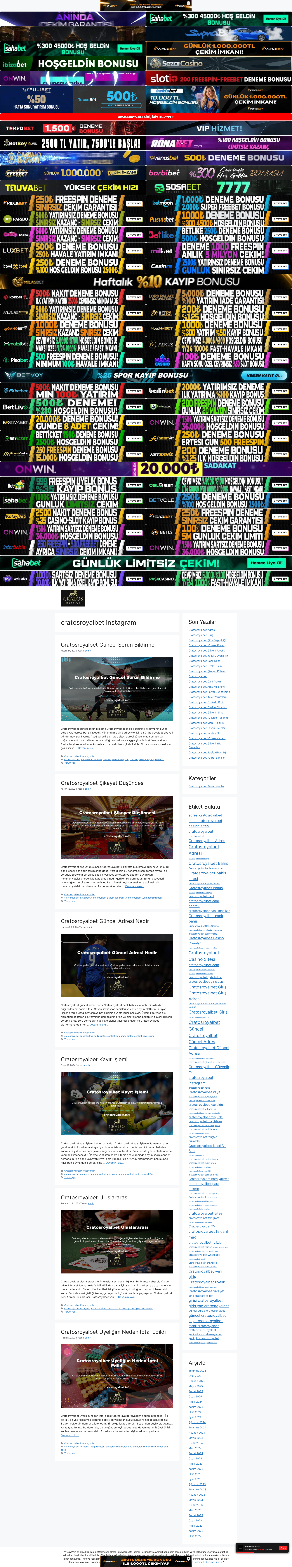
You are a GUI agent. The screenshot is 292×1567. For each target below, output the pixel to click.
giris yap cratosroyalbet (209, 1306)
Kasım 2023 (196, 1468)
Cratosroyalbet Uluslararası (95, 1197)
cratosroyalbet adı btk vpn (199, 859)
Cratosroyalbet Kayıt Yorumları (207, 697)
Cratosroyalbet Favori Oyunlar (207, 728)
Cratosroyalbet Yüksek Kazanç (207, 738)
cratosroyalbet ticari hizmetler (200, 1222)
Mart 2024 (195, 1448)
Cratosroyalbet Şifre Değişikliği (207, 640)
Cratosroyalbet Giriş (201, 635)
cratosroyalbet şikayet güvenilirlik (147, 759)
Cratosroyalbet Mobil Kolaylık (206, 722)
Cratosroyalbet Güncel (204, 1026)
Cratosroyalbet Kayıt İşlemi (94, 1059)
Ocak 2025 (195, 1396)
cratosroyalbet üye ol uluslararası (136, 1308)
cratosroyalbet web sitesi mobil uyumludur (205, 1251)
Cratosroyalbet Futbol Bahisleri (207, 757)
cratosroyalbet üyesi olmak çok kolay (203, 1287)
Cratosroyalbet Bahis (208, 863)
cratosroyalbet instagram (116, 759)
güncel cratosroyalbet (207, 1315)
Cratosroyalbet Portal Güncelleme (209, 691)
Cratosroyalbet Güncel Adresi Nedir (105, 921)
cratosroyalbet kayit (199, 1087)
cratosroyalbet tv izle (205, 1242)
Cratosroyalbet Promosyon (203, 1197)
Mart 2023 (195, 1510)
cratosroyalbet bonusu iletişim (200, 893)
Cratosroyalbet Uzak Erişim (205, 666)
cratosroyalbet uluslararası (104, 1308)
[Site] (73, 203)
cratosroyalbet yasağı (197, 1259)
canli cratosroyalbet (205, 820)
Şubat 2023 (196, 1515)
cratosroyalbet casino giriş (203, 933)
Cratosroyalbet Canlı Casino (204, 925)
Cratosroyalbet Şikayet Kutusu (207, 671)
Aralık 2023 (196, 1463)
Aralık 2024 (196, 1401)
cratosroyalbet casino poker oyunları (203, 948)
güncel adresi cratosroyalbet (207, 1310)
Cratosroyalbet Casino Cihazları (208, 707)
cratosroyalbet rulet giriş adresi (201, 1201)
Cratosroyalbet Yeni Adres (203, 1262)
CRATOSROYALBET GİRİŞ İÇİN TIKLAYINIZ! (146, 117)
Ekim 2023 (195, 1474)
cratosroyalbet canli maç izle (209, 911)
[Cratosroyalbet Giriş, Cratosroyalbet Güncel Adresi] (73, 597)
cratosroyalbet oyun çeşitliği (200, 1171)
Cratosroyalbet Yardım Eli (204, 733)
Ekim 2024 (195, 1412)
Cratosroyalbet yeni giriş (205, 1274)
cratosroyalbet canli (201, 896)
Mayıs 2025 (196, 1386)
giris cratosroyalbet (201, 1295)
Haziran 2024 (197, 1432)
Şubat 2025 (196, 1391)
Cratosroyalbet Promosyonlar (79, 756)
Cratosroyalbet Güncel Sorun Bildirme (107, 644)
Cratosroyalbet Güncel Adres (203, 1038)
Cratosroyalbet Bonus (206, 888)
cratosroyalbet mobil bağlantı (204, 1125)
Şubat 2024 (196, 1453)
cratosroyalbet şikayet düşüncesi (108, 897)
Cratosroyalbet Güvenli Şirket (206, 712)
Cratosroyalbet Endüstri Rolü (206, 702)
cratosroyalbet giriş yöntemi (199, 1017)
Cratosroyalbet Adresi (202, 629)
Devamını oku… (87, 748)
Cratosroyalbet (198, 676)
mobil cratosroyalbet (204, 1326)
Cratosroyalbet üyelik (207, 1282)
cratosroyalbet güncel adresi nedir (81, 1036)
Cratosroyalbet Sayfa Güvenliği (207, 752)
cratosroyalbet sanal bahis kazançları (203, 1205)
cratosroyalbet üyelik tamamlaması (144, 897)
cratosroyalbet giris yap (206, 981)
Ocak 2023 (195, 1520)
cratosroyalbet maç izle (206, 1117)
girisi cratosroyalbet (206, 1300)
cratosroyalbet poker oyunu (203, 1193)
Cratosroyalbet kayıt (204, 1092)
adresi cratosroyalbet (205, 815)
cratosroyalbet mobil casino (203, 1129)
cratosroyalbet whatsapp (204, 1254)
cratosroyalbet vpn (220, 1247)
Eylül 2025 (195, 1375)
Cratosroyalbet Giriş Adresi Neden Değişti (207, 1005)
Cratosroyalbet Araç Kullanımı (207, 686)
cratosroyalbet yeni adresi (203, 1266)
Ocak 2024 (195, 1458)
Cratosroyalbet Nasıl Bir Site (207, 1148)
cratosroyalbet (196, 836)
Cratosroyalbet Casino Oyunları (206, 940)
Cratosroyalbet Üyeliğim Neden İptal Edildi (113, 1332)
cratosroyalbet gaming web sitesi (202, 970)
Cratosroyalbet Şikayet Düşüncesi (103, 783)
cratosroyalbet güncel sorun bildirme (83, 759)
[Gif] (146, 281)
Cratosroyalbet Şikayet (206, 1291)
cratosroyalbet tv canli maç (209, 1234)
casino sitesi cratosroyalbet (201, 829)
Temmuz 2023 (197, 1489)
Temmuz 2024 (197, 1427)
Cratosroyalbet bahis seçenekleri (206, 868)
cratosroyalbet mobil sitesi (199, 1133)
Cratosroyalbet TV (202, 1226)
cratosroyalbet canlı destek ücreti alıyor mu (205, 930)
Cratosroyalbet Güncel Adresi (209, 1050)
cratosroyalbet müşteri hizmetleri (203, 1139)
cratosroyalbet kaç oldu (206, 1105)
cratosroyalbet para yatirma (203, 1174)
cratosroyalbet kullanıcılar (202, 1109)
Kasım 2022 (196, 1530)
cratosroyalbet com (204, 965)
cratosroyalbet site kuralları (199, 1209)
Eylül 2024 (195, 1417)
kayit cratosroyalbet (206, 1321)
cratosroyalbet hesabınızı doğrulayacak (84, 1446)
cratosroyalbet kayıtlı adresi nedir (202, 1101)
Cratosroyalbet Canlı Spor (204, 660)
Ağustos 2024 (197, 1422)
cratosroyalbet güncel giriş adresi (207, 1062)
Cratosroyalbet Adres (207, 840)
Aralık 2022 (195, 1525)
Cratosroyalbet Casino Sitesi (204, 956)
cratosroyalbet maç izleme (205, 1121)
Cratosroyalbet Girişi (209, 1012)
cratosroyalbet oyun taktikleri (200, 1167)
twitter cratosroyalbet (202, 1330)
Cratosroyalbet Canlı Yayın (205, 681)
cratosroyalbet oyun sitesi (202, 1163)
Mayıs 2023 (196, 1499)
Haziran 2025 (197, 1381)
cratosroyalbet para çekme (204, 1186)
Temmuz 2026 (197, 1370)
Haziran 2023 (197, 1494)
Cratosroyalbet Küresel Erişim (206, 645)
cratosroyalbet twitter (200, 1247)
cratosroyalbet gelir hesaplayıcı (201, 974)
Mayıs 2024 (196, 1437)
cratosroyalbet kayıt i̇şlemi (140, 1036)
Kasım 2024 (196, 1406)
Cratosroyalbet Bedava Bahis (204, 883)
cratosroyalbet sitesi (206, 1213)
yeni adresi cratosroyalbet (205, 1334)
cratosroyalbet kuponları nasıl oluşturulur (204, 1113)
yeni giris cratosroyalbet (204, 1338)
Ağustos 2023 (197, 1484)
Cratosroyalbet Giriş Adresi (207, 996)
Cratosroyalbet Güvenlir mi (209, 1069)
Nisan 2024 (196, 1443)
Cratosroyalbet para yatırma (209, 1179)
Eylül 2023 (195, 1479)
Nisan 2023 (196, 1505)
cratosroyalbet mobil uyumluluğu (136, 1174)
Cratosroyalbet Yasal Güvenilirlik (208, 655)
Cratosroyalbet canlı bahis (206, 918)
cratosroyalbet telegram (204, 1218)
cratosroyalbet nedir (196, 1155)
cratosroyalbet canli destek (204, 903)
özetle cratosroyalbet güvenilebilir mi (203, 1343)
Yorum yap (69, 762)
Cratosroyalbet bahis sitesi (207, 876)
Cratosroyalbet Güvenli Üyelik (207, 650)
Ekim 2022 (195, 1536)
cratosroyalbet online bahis (203, 1159)
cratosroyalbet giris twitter (205, 977)
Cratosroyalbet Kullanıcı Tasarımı (208, 717)
